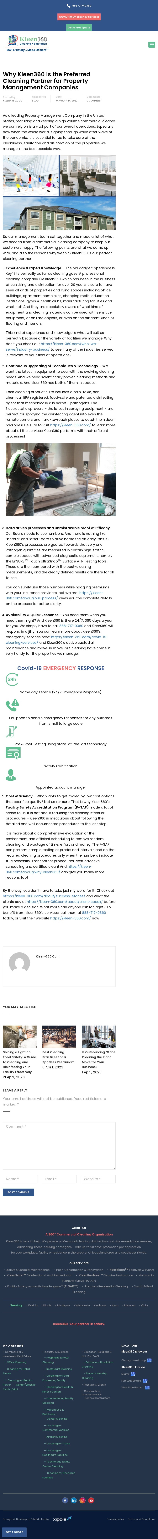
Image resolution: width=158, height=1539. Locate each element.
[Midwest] (65, 1500)
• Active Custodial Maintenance (27, 1270)
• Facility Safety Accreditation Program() (41, 1286)
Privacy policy (115, 1519)
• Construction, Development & (96, 1394)
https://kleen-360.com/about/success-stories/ (44, 896)
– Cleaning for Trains (56, 1443)
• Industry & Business (55, 1352)
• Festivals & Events (131, 1270)
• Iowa (114, 1305)
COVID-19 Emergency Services (79, 17)
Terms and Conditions (141, 1519)
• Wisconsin (82, 1305)
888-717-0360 (81, 5)
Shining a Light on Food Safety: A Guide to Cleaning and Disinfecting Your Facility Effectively (19, 1062)
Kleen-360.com (13, 100)
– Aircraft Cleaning (54, 1437)
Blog (35, 100)
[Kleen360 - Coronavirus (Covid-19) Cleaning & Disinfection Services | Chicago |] (27, 44)
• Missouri (128, 1305)
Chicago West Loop (134, 1360)
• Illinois (46, 1305)
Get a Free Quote (79, 27)
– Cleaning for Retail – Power (19, 1384)
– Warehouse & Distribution (54, 1414)
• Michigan (62, 1305)
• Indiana (100, 1305)
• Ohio (143, 1305)
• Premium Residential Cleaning (105, 1286)
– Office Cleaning (14, 1362)
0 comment (94, 100)
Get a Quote (14, 1532)
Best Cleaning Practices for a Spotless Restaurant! (59, 1057)
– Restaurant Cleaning (57, 1369)
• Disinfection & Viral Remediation (38, 1275)
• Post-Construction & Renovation (78, 1270)
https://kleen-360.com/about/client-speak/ (65, 901)
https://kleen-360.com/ (70, 425)
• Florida (32, 1305)
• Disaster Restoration (105, 1275)
